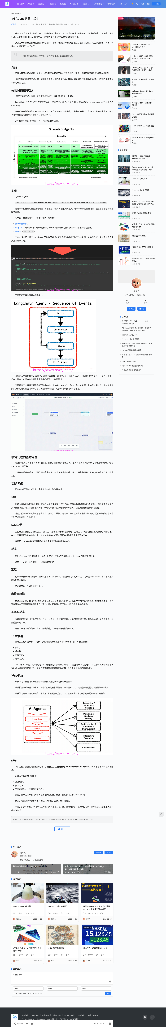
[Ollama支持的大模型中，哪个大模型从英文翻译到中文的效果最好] (124, 70)
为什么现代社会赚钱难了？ (132, 370)
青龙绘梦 (52, 4)
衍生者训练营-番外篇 (55, 24)
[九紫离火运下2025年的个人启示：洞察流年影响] (124, 47)
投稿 (157, 4)
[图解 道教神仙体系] (62, 935)
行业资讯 (85, 4)
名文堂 (43, 24)
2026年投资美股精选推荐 (141, 213)
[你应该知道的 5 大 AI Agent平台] (124, 140)
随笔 (65, 24)
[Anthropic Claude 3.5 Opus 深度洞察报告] (124, 93)
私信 (110, 852)
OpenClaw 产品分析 (22, 906)
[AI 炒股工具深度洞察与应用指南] (124, 82)
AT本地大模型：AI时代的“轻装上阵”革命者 (27, 949)
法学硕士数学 (21, 223)
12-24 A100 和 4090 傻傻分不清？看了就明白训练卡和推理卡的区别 (143, 58)
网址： (84, 988)
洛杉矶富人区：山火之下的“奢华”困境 (133, 36)
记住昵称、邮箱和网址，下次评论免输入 (29, 993)
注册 (148, 4)
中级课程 (35, 1015)
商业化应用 (87, 928)
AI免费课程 (98, 4)
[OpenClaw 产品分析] (27, 893)
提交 (108, 993)
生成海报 (19, 1023)
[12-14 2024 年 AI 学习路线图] (124, 128)
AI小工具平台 (93, 1015)
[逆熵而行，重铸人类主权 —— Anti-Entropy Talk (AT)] (124, 158)
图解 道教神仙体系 (56, 948)
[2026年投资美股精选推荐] (124, 215)
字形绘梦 (41, 4)
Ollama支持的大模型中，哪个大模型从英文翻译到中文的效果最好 (143, 70)
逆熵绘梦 (30, 4)
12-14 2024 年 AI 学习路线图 (143, 126)
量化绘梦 (20, 4)
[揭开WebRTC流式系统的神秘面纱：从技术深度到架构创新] (97, 893)
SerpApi (18, 227)
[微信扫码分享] (27, 1023)
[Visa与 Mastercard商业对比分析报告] (124, 261)
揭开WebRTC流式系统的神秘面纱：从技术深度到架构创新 (96, 907)
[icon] (145, 1017)
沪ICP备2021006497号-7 (69, 1019)
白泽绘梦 (63, 4)
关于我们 (123, 4)
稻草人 (13, 24)
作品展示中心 (69, 1015)
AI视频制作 (56, 1015)
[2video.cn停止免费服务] (62, 893)
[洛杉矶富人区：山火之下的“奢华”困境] (136, 28)
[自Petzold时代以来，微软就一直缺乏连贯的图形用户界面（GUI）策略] (124, 170)
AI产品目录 (74, 4)
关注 (99, 852)
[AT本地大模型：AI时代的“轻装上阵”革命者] (27, 935)
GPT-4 (18, 231)
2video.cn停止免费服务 (58, 906)
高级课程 (45, 1015)
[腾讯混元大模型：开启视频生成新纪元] (124, 105)
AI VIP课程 (111, 4)
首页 (12, 13)
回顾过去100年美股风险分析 (95, 948)
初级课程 (25, 1015)
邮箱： (50, 988)
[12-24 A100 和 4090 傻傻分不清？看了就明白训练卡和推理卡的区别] (124, 59)
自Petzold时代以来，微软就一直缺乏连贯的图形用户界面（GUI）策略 (143, 169)
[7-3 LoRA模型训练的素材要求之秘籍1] (124, 117)
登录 (142, 4)
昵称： (17, 988)
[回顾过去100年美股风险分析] (97, 935)
